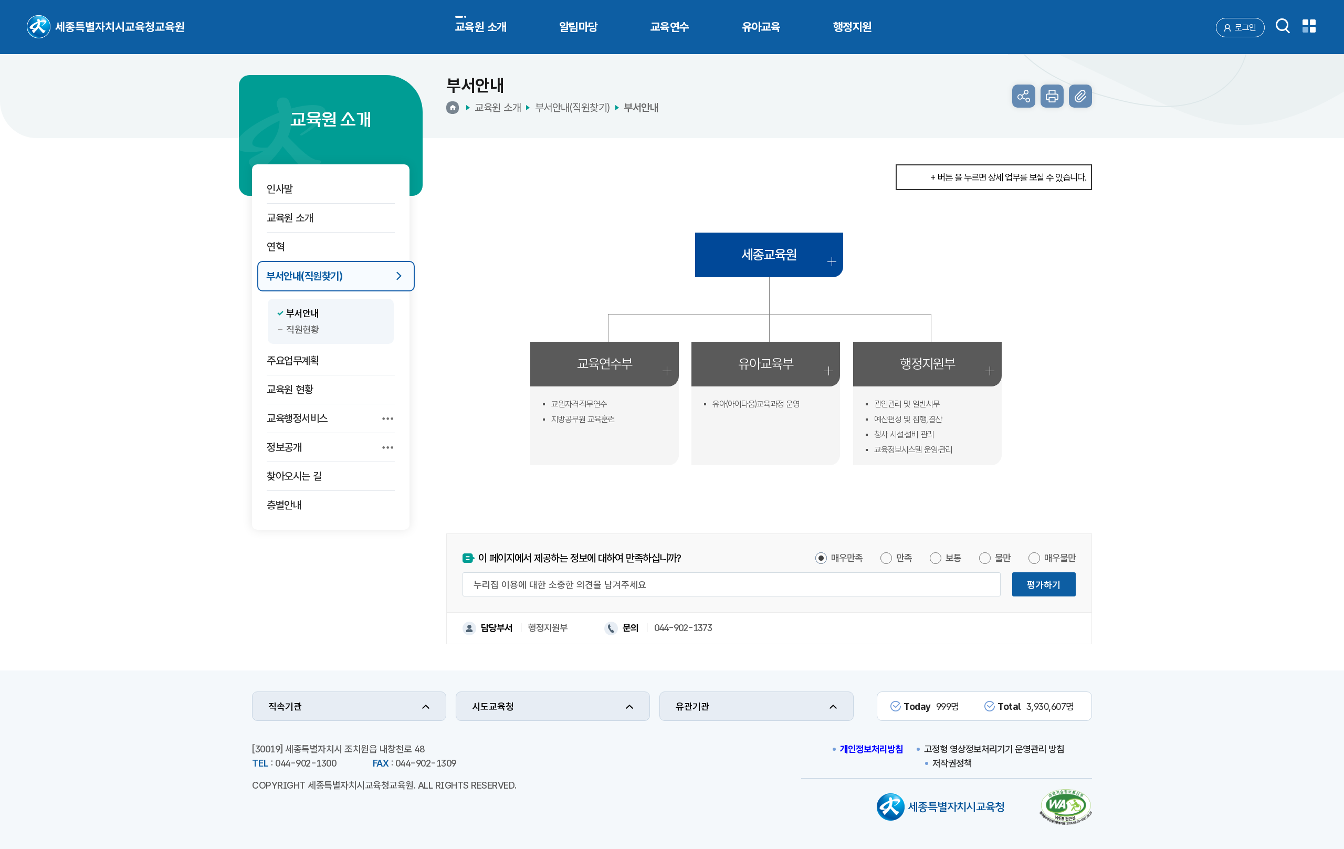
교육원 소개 (290, 218)
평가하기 (1043, 584)
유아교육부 (765, 363)
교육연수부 (604, 363)
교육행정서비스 (297, 418)
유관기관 (692, 706)
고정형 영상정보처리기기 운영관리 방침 (994, 748)
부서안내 (302, 313)
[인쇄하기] (1052, 96)
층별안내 (284, 505)
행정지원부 (927, 363)
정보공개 (284, 447)
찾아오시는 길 (294, 476)
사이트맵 (1309, 26)
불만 (1003, 557)
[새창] (1066, 808)
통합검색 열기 (1283, 26)
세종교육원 (768, 254)
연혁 (275, 246)
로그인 (1245, 28)
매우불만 (1060, 557)
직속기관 (285, 706)
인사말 (280, 189)
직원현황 (302, 329)
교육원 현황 (290, 389)
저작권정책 (952, 763)
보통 (953, 557)
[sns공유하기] (1023, 96)
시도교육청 (493, 706)
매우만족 (847, 557)
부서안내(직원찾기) (304, 276)
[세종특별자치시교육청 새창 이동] (940, 808)
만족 (904, 557)
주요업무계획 (293, 360)
